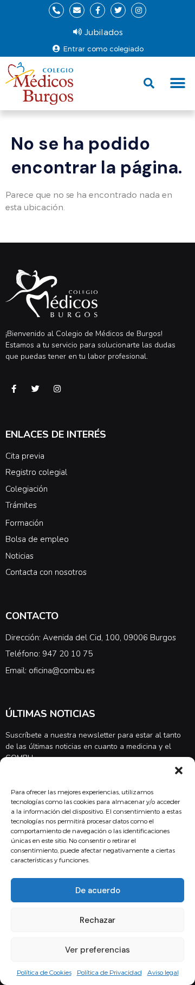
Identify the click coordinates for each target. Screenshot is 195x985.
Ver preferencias (97, 949)
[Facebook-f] (97, 10)
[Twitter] (118, 10)
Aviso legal (163, 972)
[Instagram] (138, 10)
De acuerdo (97, 890)
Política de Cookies (44, 972)
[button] (178, 770)
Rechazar (97, 920)
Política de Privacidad (109, 972)
